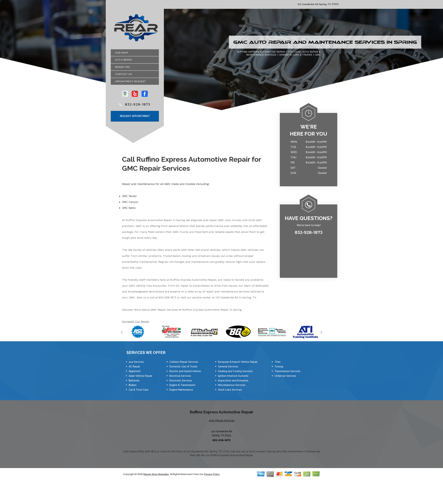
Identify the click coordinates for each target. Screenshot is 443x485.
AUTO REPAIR (123, 59)
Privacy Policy (212, 474)
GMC (317, 54)
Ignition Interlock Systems (233, 375)
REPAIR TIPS (122, 67)
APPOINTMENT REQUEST (130, 81)
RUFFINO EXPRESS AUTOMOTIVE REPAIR (261, 51)
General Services (228, 366)
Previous (122, 332)
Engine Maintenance (181, 389)
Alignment (135, 371)
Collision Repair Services (183, 361)
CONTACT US (123, 74)
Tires (278, 361)
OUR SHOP (121, 52)
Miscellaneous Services (231, 385)
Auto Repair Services (221, 420)
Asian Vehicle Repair (140, 375)
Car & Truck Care (138, 389)
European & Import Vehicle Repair (237, 361)
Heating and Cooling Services (235, 371)
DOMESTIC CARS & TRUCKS (295, 54)
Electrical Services (180, 375)
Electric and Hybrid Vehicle (185, 371)
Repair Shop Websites (156, 474)
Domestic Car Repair (135, 321)
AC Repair (134, 366)
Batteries (134, 380)
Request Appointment (135, 116)
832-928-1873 (137, 104)
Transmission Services (287, 371)
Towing (279, 366)
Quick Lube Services (230, 389)
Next (321, 332)
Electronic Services (180, 380)
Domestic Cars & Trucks (183, 366)
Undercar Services (285, 375)
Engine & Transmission (182, 385)
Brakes (133, 385)
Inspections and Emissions (233, 380)
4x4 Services (136, 361)
